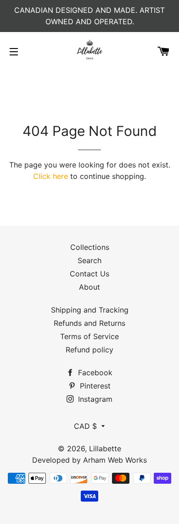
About (89, 287)
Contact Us (89, 273)
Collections (89, 247)
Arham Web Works (115, 460)
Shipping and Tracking (90, 309)
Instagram (94, 399)
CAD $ (85, 426)
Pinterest (94, 385)
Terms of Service (89, 336)
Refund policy (89, 349)
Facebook (94, 372)
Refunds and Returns (89, 323)
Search (89, 260)
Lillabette (105, 448)
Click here (50, 176)
